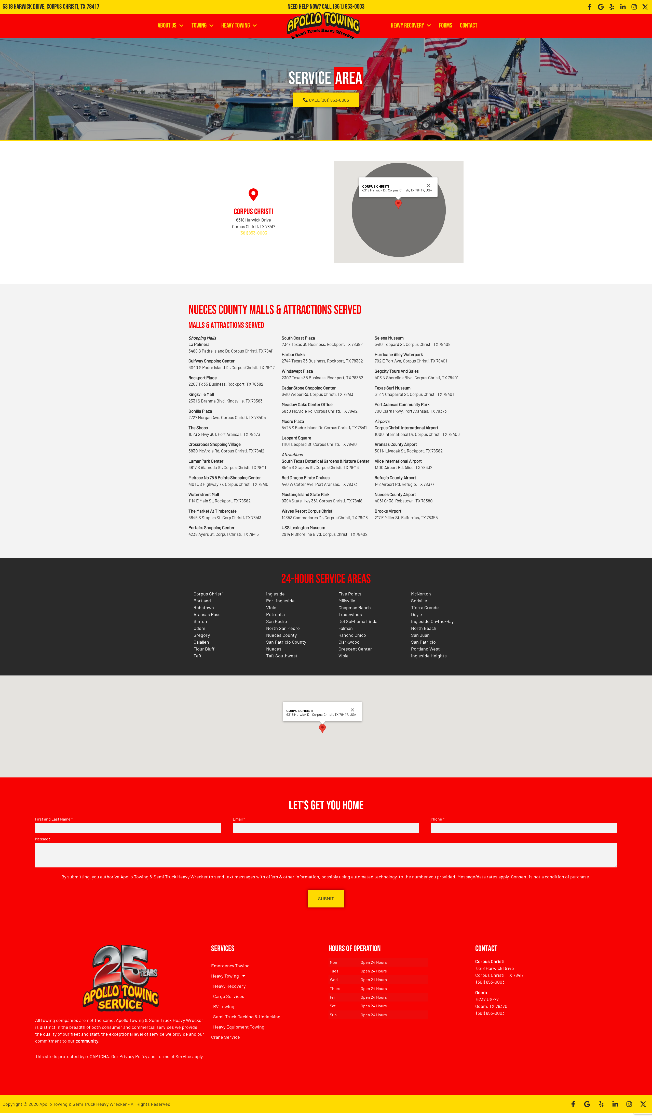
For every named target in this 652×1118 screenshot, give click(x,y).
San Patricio (423, 642)
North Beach (423, 628)
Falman (345, 628)
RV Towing (223, 1006)
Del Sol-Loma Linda (357, 621)
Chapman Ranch (354, 607)
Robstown (204, 607)
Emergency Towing (230, 965)
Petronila (275, 614)
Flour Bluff (204, 649)
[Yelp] (612, 7)
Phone (437, 819)
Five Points (349, 593)
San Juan (420, 635)
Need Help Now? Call (310, 7)
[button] (398, 204)
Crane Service (225, 1037)
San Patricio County (286, 642)
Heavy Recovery (407, 26)
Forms (445, 26)
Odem (199, 628)
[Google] (600, 7)
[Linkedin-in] (623, 7)
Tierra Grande (425, 607)
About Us (167, 26)
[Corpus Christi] (253, 194)
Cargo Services (228, 996)
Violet (272, 607)
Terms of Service (174, 1056)
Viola (343, 655)
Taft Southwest (281, 655)
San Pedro (276, 621)
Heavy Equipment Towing (238, 1027)
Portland (202, 600)
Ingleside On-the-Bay (432, 621)
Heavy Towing (235, 26)
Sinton (200, 621)
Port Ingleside (280, 600)
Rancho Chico (352, 635)
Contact (468, 26)
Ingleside (275, 593)
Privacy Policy (133, 1056)
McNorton (421, 593)
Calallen (201, 642)
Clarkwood (349, 642)
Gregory (202, 635)
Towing (199, 26)
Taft (198, 655)
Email (239, 819)
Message (43, 839)
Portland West (425, 649)
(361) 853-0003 (348, 7)
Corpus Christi (253, 212)
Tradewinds (350, 614)
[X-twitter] (645, 7)
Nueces (273, 649)
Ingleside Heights (429, 655)
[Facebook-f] (589, 7)
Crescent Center (355, 649)
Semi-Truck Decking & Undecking (246, 1016)
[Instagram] (634, 7)
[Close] (428, 185)
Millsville (346, 600)
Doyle (416, 614)
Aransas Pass (207, 614)
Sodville (419, 600)
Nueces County (281, 635)
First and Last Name (54, 819)
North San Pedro (283, 628)
